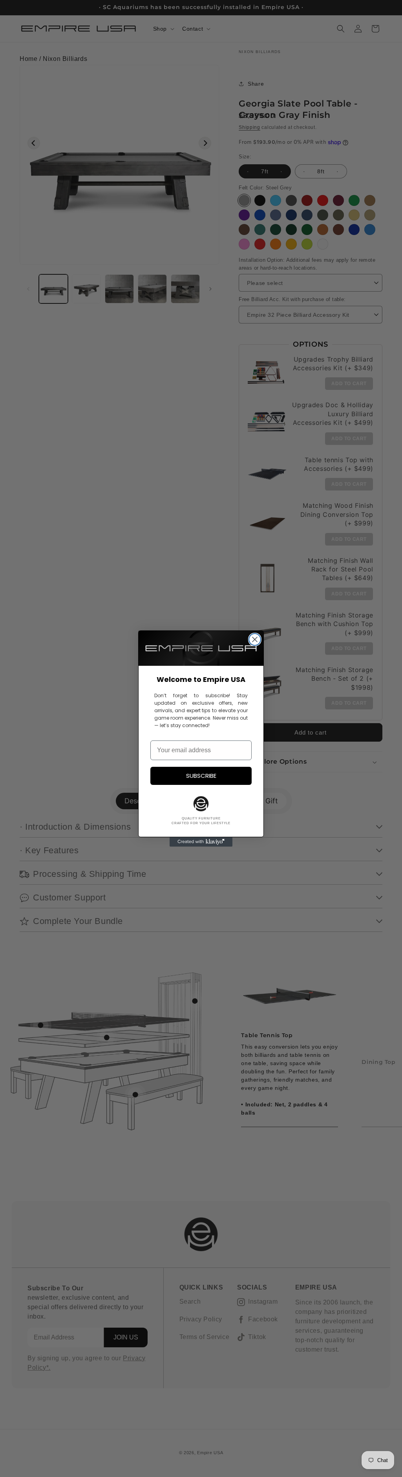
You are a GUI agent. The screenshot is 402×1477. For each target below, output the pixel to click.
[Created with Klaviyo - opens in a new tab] (201, 842)
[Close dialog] (255, 639)
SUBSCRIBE (201, 776)
